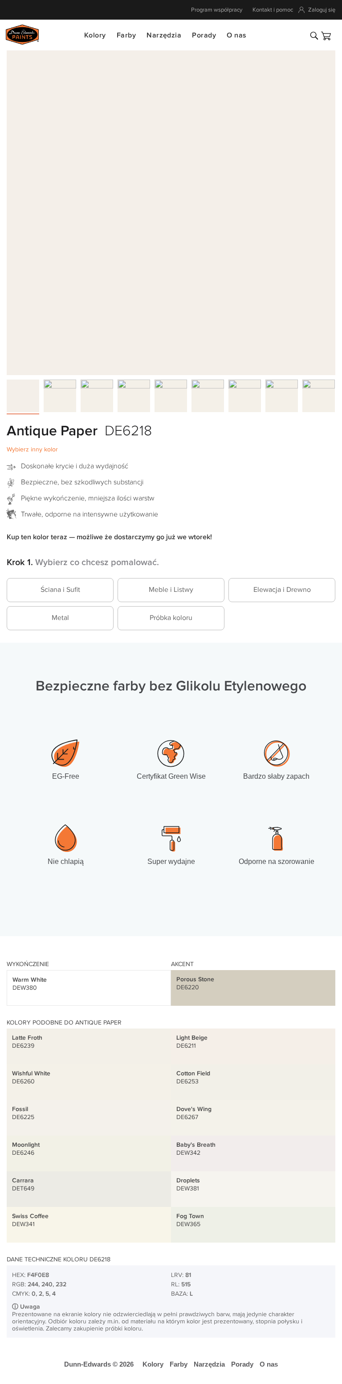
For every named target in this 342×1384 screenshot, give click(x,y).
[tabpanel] (171, 210)
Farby (126, 35)
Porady (204, 35)
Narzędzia (164, 35)
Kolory (95, 35)
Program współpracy (216, 9)
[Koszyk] (326, 36)
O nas (236, 35)
